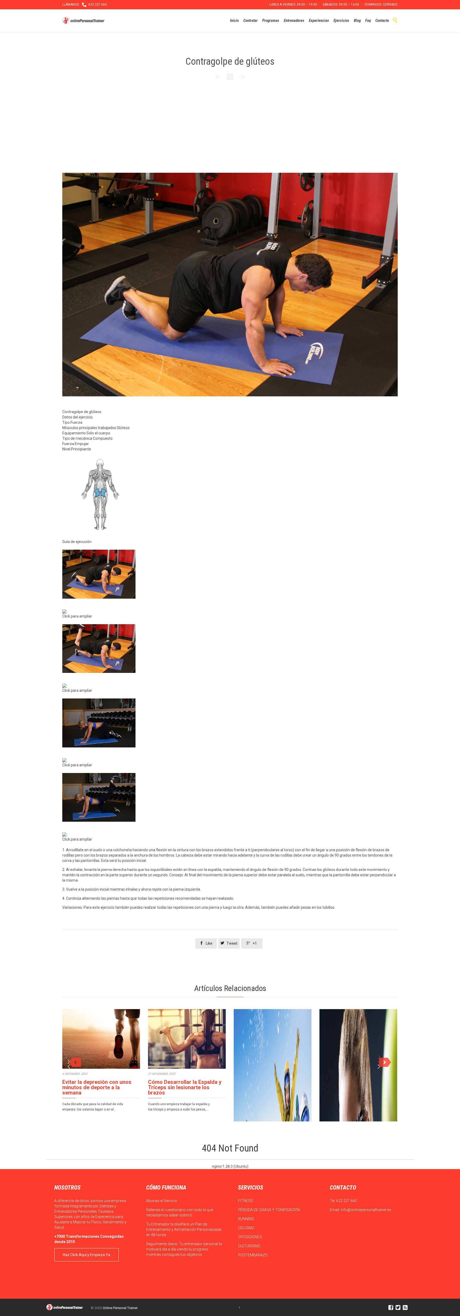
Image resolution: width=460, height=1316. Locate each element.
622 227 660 (346, 1201)
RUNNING (246, 1219)
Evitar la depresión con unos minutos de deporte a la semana (97, 1087)
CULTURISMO (249, 1246)
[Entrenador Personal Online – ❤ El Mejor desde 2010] (84, 20)
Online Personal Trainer (120, 1308)
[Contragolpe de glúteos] (230, 574)
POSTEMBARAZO (253, 1255)
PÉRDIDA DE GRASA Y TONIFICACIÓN (269, 1210)
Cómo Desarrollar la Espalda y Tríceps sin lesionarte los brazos (184, 1087)
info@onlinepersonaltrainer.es (366, 1210)
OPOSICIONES (250, 1237)
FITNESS (246, 1201)
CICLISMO (246, 1228)
